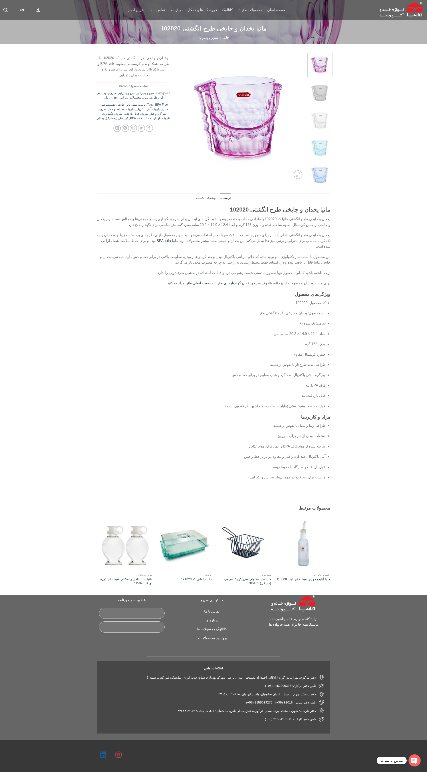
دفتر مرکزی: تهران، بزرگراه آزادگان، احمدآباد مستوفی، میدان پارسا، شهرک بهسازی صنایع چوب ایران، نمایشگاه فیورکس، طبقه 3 (231, 677)
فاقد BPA (136, 118)
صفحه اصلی (276, 10)
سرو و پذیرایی (126, 93)
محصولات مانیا (251, 10)
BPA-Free (161, 104)
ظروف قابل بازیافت (136, 113)
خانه (226, 37)
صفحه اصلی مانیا (198, 283)
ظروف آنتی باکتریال (148, 109)
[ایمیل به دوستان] (133, 128)
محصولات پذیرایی (130, 97)
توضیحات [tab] (225, 198)
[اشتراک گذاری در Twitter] (141, 128)
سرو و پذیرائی (208, 37)
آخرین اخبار (136, 10)
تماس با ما (157, 10)
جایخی (121, 104)
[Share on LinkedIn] (117, 128)
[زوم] (298, 174)
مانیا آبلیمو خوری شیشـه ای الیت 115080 (303, 579)
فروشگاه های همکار (202, 10)
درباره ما (176, 10)
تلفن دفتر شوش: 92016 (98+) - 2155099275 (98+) (281, 702)
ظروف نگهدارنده (111, 113)
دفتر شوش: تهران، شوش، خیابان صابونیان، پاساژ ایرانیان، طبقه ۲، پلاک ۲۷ (267, 694)
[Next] (182, 116)
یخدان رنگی (110, 97)
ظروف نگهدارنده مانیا (157, 118)
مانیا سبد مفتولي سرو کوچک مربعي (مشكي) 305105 (247, 581)
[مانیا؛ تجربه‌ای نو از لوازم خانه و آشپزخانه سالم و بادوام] (401, 10)
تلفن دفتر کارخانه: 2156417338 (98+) (290, 719)
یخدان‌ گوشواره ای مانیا (233, 283)
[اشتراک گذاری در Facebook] (149, 128)
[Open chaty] (415, 760)
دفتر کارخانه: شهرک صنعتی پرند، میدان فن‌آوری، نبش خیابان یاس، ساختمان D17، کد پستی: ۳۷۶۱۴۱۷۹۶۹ (246, 711)
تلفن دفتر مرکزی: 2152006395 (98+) (290, 685)
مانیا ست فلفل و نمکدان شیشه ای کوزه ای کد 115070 (126, 581)
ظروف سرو (150, 97)
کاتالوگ (227, 10)
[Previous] (296, 116)
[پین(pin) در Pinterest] (125, 128)
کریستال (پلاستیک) (117, 118)
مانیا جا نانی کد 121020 (196, 579)
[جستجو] (5, 10)
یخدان (100, 118)
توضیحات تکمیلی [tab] (206, 198)
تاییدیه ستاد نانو (135, 104)
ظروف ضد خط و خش (120, 109)
